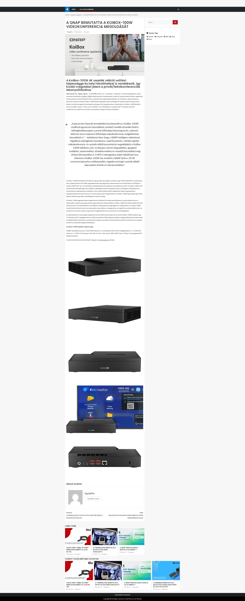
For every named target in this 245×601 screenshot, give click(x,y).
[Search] (178, 9)
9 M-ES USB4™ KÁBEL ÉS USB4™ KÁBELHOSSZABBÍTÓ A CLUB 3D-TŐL (77, 550)
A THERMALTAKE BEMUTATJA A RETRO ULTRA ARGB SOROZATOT (104, 550)
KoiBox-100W (87, 96)
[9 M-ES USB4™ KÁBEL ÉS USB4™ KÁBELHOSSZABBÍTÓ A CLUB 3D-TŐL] (78, 536)
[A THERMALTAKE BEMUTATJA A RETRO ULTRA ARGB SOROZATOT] (105, 536)
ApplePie (70, 32)
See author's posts (93, 498)
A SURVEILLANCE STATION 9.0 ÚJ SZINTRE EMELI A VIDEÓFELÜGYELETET (84, 515)
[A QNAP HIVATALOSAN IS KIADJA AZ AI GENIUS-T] (131, 536)
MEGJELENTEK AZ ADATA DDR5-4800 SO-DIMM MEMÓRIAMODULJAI (126, 515)
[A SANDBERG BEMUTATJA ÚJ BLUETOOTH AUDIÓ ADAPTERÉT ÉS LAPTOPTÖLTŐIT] (166, 570)
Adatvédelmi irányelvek (122, 595)
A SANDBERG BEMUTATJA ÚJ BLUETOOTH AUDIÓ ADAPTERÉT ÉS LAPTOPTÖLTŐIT (165, 585)
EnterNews (128, 599)
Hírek (74, 9)
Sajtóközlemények (87, 9)
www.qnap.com (104, 240)
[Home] (67, 9)
